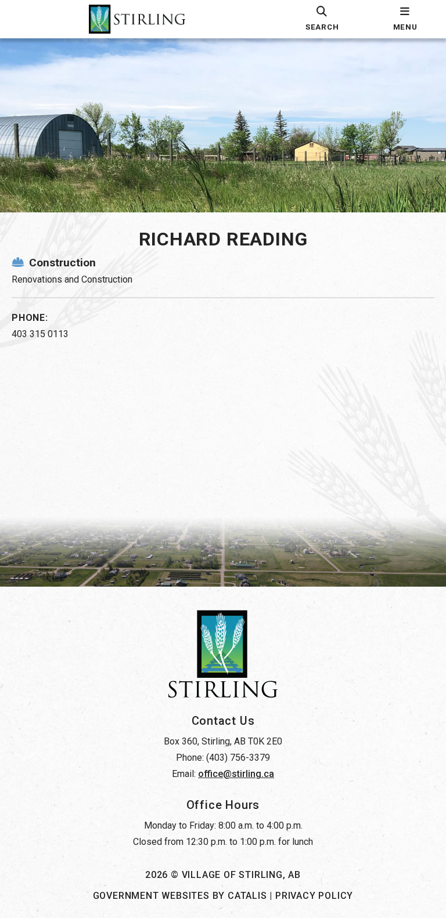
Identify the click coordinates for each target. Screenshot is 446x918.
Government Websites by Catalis (180, 895)
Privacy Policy (314, 895)
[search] (322, 19)
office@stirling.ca (236, 773)
